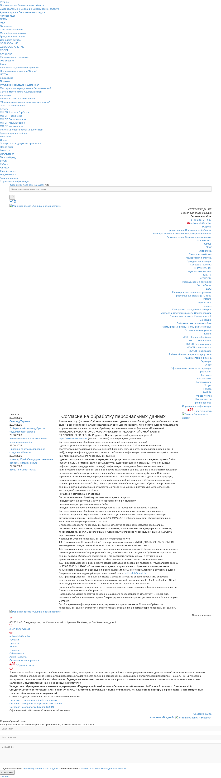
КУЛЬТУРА (6, 53)
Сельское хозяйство (11, 29)
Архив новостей (9, 177)
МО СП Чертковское (11, 126)
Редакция (5, 136)
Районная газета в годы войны (17, 98)
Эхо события (7, 60)
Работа (4, 164)
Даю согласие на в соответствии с (64, 768)
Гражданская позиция (12, 36)
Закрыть (4, 776)
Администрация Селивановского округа (22, 12)
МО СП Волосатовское (13, 119)
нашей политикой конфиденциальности (103, 768)
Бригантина (6, 77)
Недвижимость (8, 174)
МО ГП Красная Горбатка (14, 112)
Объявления (7, 153)
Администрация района (13, 133)
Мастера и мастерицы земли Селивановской (25, 88)
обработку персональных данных (42, 768)
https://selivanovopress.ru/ (73, 438)
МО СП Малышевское (12, 122)
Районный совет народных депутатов (21, 129)
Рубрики (4, 1)
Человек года (7, 15)
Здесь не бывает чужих (22, 469)
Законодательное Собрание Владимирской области (29, 8)
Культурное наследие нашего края (19, 84)
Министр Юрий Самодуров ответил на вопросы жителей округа (31, 460)
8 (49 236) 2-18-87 (201, 219)
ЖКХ (2, 22)
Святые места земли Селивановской (21, 91)
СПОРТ (4, 50)
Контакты (5, 150)
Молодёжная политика (13, 33)
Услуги (3, 160)
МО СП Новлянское (11, 115)
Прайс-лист (6, 146)
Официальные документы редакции (20, 143)
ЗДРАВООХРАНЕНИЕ (12, 46)
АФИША (4, 167)
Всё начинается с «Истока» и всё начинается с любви (28, 440)
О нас (3, 140)
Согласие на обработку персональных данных (35, 703)
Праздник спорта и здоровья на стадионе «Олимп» (27, 450)
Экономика (6, 26)
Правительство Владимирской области (22, 5)
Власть (4, 108)
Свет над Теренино (20, 421)
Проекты (5, 81)
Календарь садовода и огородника (19, 67)
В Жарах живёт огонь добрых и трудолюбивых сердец (27, 429)
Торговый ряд (8, 157)
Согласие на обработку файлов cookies (31, 706)
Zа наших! (6, 95)
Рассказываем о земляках (15, 57)
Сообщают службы (10, 39)
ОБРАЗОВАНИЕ (9, 43)
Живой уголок (8, 171)
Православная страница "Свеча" (18, 70)
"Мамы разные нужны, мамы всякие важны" (25, 102)
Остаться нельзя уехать (13, 105)
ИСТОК (4, 74)
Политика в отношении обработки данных (33, 700)
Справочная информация (14, 181)
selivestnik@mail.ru (201, 223)
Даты (3, 64)
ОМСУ (3, 19)
